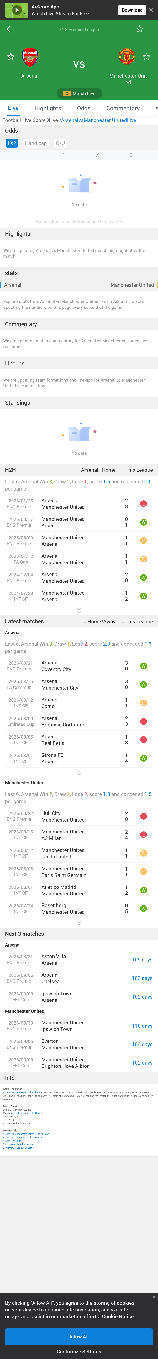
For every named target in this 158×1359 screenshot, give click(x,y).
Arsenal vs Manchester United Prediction (24, 1137)
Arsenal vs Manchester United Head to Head (26, 1133)
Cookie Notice (118, 1316)
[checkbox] (96, 470)
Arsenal (12, 285)
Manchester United (132, 285)
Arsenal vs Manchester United (26, 1113)
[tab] (13, 108)
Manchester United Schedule (18, 1144)
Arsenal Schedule (12, 1140)
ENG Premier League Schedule (18, 1147)
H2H (10, 469)
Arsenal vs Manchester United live (20, 1092)
